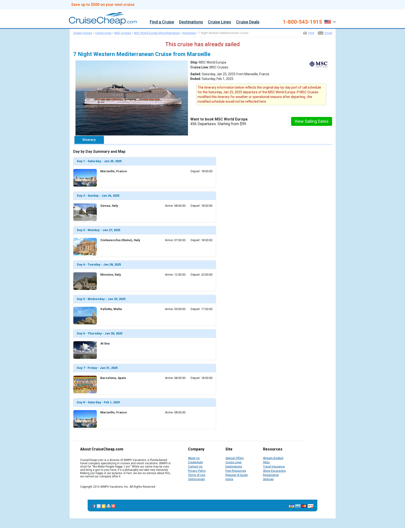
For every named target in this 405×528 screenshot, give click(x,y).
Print (311, 33)
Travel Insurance (274, 466)
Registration (271, 475)
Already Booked (273, 458)
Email (328, 33)
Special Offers (234, 458)
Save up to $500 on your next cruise (103, 5)
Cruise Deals (247, 22)
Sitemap (268, 479)
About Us (194, 458)
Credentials (195, 462)
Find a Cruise (162, 22)
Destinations (191, 22)
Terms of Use (196, 475)
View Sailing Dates (312, 121)
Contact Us (195, 466)
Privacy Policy (197, 470)
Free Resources (235, 470)
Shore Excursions (274, 470)
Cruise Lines (219, 22)
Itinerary (89, 140)
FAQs (266, 462)
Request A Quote (236, 475)
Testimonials (196, 479)
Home (229, 479)
